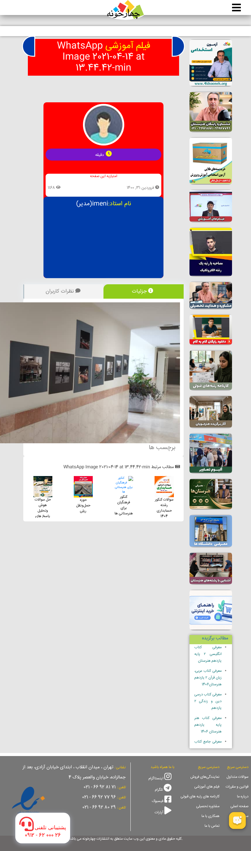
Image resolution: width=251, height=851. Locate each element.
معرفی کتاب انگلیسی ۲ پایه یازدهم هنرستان (208, 654)
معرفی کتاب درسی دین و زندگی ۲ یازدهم (208, 701)
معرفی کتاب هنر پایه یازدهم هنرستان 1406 (208, 725)
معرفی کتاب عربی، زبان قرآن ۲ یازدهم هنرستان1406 (208, 677)
